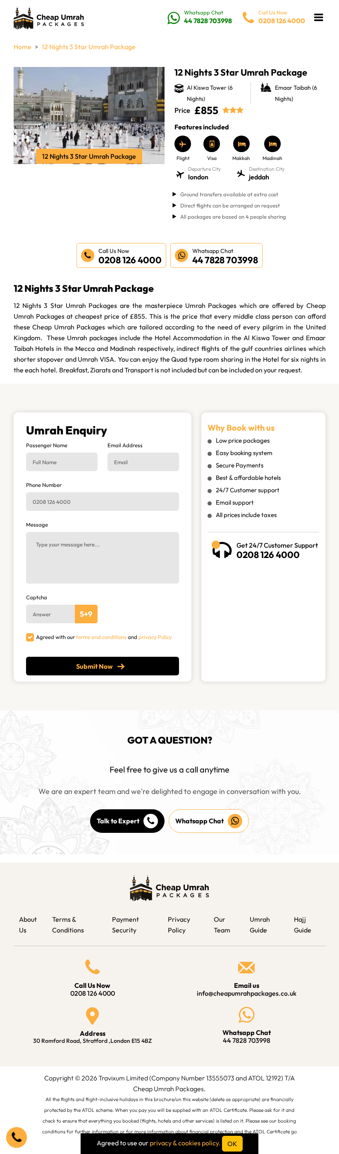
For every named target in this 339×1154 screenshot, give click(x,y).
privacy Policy (155, 637)
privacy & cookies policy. (185, 1143)
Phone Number (44, 485)
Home (22, 47)
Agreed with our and (104, 637)
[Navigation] (318, 17)
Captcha (36, 597)
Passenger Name (46, 445)
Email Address (125, 445)
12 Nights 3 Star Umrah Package (89, 47)
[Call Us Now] (16, 1137)
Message (37, 524)
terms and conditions (101, 637)
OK (232, 1144)
